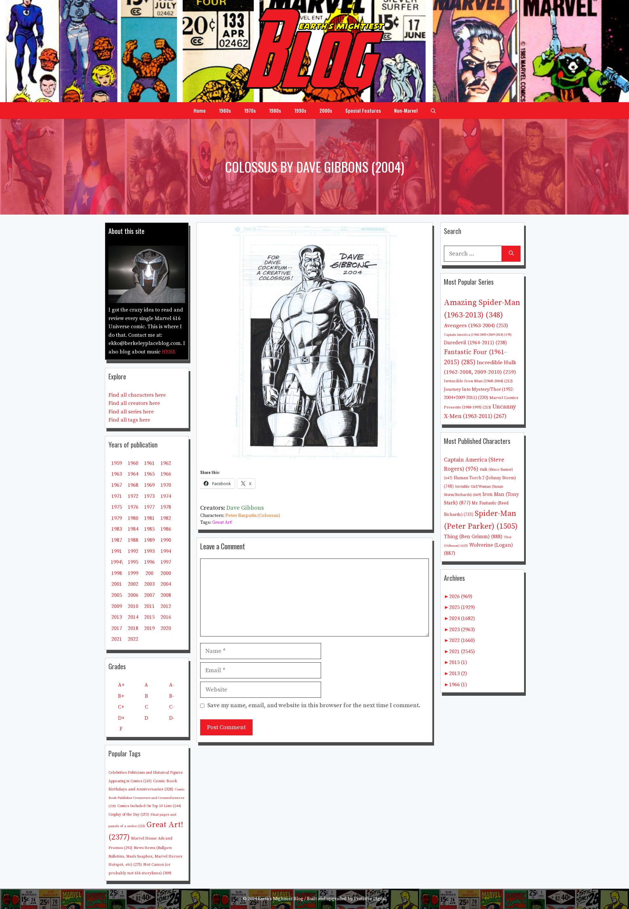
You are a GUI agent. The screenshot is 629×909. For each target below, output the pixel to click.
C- (171, 707)
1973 (149, 496)
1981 (149, 518)
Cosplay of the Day (128, 814)
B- (171, 696)
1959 (116, 463)
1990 (166, 540)
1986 (166, 529)
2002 (133, 584)
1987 (116, 540)
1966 (166, 474)
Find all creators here (134, 403)
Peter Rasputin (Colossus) (252, 516)
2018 (133, 628)
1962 (166, 463)
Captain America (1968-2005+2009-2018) (478, 334)
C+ (121, 707)
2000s (325, 110)
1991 (116, 551)
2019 (149, 628)
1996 (149, 562)
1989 (149, 540)
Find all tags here (129, 420)
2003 (149, 584)
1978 (166, 507)
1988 (133, 540)
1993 (149, 551)
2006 (133, 595)
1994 (166, 551)
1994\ (117, 562)
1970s (250, 110)
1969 (149, 485)
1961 (149, 463)
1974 (166, 496)
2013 (116, 617)
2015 (149, 617)
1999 (133, 573)
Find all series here (131, 411)
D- (172, 718)
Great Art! (222, 522)
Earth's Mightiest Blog (280, 899)
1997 (166, 562)
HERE (169, 352)
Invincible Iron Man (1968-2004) (478, 381)
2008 (166, 595)
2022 (133, 639)
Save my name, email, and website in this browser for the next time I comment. (313, 705)
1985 (149, 529)
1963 (116, 474)
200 (149, 573)
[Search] (511, 254)
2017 (116, 628)
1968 (133, 485)
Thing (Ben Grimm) (473, 536)
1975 (116, 507)
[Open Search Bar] (433, 110)
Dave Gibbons (245, 508)
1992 (133, 551)
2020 (166, 628)
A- (172, 685)
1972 (133, 496)
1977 (149, 507)
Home (200, 110)
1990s (300, 110)
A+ (121, 685)
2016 (166, 617)
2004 (166, 584)
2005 (116, 595)
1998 (116, 573)
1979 (116, 518)
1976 (133, 507)
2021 (116, 639)
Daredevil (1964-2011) (475, 343)
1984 (133, 529)
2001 (116, 584)
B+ (121, 696)
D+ (121, 718)
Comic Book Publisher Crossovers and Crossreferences (146, 797)
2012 (166, 606)
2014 (133, 617)
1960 (133, 463)
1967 (116, 485)
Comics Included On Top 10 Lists (149, 806)
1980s (275, 110)
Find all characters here (137, 395)
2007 (149, 595)
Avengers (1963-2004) (476, 325)
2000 (166, 573)
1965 (149, 474)
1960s (225, 110)
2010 (133, 606)
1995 (133, 562)
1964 (133, 474)
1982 (166, 518)
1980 (133, 518)
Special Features (363, 110)
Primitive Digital (370, 899)
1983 (116, 529)
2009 (116, 606)
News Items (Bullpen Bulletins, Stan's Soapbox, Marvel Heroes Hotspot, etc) (145, 856)
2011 (149, 606)
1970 (166, 485)
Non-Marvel (406, 110)
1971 (116, 496)
